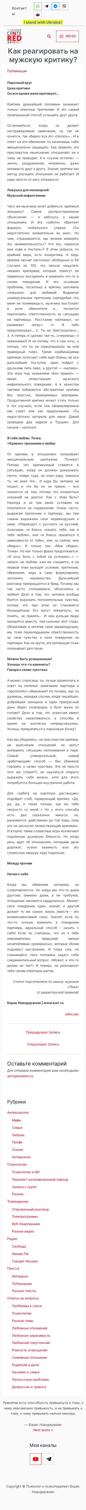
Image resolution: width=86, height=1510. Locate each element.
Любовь (18, 1135)
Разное (17, 1194)
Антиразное (21, 1157)
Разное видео (23, 1231)
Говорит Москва (25, 1261)
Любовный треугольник (31, 1343)
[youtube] (36, 1459)
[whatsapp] (38, 6)
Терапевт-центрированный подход (40, 1179)
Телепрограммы (25, 1216)
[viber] (64, 6)
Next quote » (43, 1430)
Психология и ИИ (25, 1172)
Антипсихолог (18, 1112)
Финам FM (20, 1254)
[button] (49, 36)
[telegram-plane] (47, 6)
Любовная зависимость (31, 1335)
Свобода (19, 1246)
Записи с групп (24, 1187)
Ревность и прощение (29, 1350)
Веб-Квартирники (26, 1224)
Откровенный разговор (30, 1209)
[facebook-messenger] (56, 6)
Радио (12, 1239)
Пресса (13, 1268)
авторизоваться (20, 1076)
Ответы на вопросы (23, 1298)
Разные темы (22, 1321)
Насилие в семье (26, 1372)
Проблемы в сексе (27, 1306)
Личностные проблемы (30, 1379)
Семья (17, 1128)
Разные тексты (24, 1291)
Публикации (17, 71)
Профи (17, 1142)
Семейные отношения (29, 1357)
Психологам (17, 1164)
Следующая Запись (43, 1044)
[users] (38, 15)
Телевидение (17, 1201)
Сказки (17, 1150)
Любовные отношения (29, 1328)
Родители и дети (25, 1365)
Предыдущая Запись (43, 1032)
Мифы (16, 1120)
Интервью (20, 1276)
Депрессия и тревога (29, 1387)
